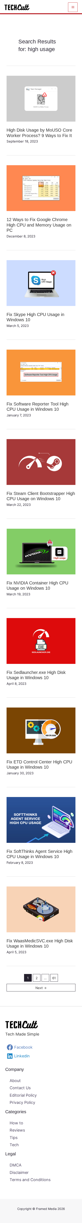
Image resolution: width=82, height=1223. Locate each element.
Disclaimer (19, 1172)
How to (16, 1123)
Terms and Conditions (30, 1179)
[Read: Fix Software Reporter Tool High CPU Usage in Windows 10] (41, 372)
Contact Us (20, 1088)
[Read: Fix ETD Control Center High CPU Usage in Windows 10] (41, 730)
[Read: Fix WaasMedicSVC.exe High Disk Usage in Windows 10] (41, 909)
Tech (14, 1144)
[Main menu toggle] (73, 7)
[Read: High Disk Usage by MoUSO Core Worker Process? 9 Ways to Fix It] (41, 98)
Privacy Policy (22, 1102)
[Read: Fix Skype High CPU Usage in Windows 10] (41, 282)
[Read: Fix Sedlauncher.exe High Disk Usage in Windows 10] (41, 640)
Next (41, 988)
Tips (13, 1137)
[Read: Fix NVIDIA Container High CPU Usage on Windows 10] (41, 551)
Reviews (17, 1130)
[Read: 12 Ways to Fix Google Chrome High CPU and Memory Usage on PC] (41, 188)
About (15, 1080)
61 (54, 978)
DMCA (15, 1165)
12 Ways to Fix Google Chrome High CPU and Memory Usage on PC (39, 225)
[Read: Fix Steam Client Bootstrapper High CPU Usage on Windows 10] (41, 461)
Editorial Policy (23, 1095)
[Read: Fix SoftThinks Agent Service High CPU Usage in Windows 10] (41, 819)
